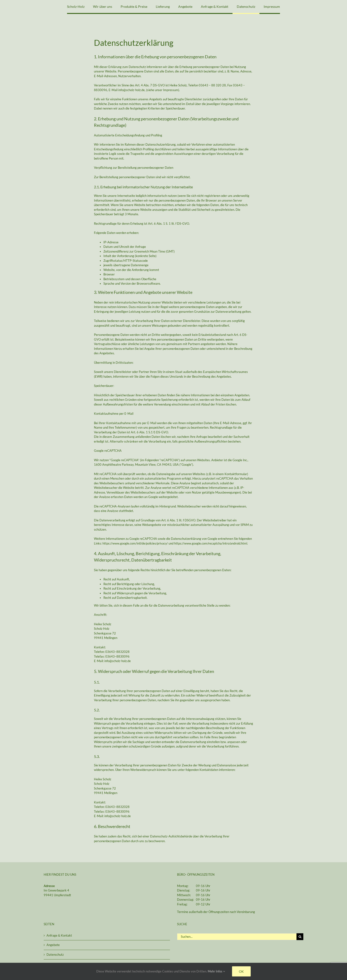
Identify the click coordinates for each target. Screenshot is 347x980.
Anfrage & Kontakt (59, 935)
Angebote (53, 945)
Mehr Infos (215, 971)
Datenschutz (55, 954)
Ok (241, 971)
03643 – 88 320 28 (212, 85)
